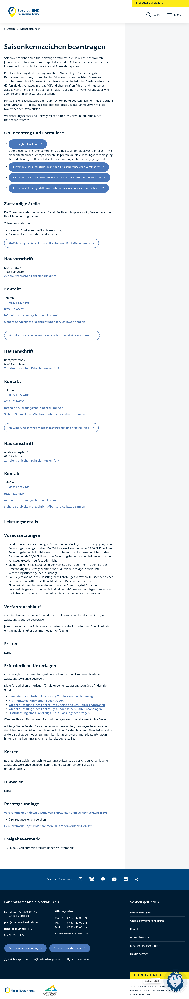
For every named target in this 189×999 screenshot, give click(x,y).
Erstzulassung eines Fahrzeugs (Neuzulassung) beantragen (49, 713)
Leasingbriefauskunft (26, 144)
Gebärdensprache (49, 959)
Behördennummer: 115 (18, 928)
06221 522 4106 (19, 302)
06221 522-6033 (14, 401)
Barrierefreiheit (80, 959)
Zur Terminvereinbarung (23, 948)
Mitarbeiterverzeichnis (144, 945)
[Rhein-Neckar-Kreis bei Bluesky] (91, 879)
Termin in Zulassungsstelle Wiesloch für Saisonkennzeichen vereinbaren (56, 188)
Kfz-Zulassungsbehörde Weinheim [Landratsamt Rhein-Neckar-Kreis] (50, 335)
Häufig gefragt (139, 954)
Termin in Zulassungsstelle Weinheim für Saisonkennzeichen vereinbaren (57, 177)
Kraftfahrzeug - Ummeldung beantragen (36, 700)
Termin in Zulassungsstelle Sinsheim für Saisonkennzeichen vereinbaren (56, 166)
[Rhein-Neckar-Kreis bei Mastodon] (103, 879)
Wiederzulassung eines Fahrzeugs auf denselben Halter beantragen (55, 709)
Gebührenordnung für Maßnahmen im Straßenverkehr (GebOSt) (48, 826)
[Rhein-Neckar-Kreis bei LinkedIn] (125, 879)
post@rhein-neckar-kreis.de (21, 922)
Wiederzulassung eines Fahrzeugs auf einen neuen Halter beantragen (57, 705)
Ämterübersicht (139, 937)
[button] (174, 15)
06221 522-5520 (14, 309)
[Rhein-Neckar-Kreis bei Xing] (136, 879)
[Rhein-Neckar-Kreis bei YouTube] (114, 879)
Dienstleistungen (140, 912)
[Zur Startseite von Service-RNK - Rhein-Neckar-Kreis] (24, 12)
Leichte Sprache (18, 959)
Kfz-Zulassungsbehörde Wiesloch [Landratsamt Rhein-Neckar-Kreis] (49, 427)
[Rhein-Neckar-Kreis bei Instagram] (80, 879)
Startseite (9, 28)
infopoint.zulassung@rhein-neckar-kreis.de (33, 315)
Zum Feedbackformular (68, 948)
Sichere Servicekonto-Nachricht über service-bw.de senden (44, 322)
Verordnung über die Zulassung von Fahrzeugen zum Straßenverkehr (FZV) (55, 812)
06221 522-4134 (14, 493)
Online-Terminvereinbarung (147, 920)
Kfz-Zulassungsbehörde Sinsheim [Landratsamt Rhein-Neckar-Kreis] (49, 243)
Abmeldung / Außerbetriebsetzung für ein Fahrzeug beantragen (52, 696)
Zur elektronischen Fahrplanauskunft (30, 276)
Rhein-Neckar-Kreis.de (148, 3)
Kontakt (135, 929)
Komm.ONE (144, 994)
